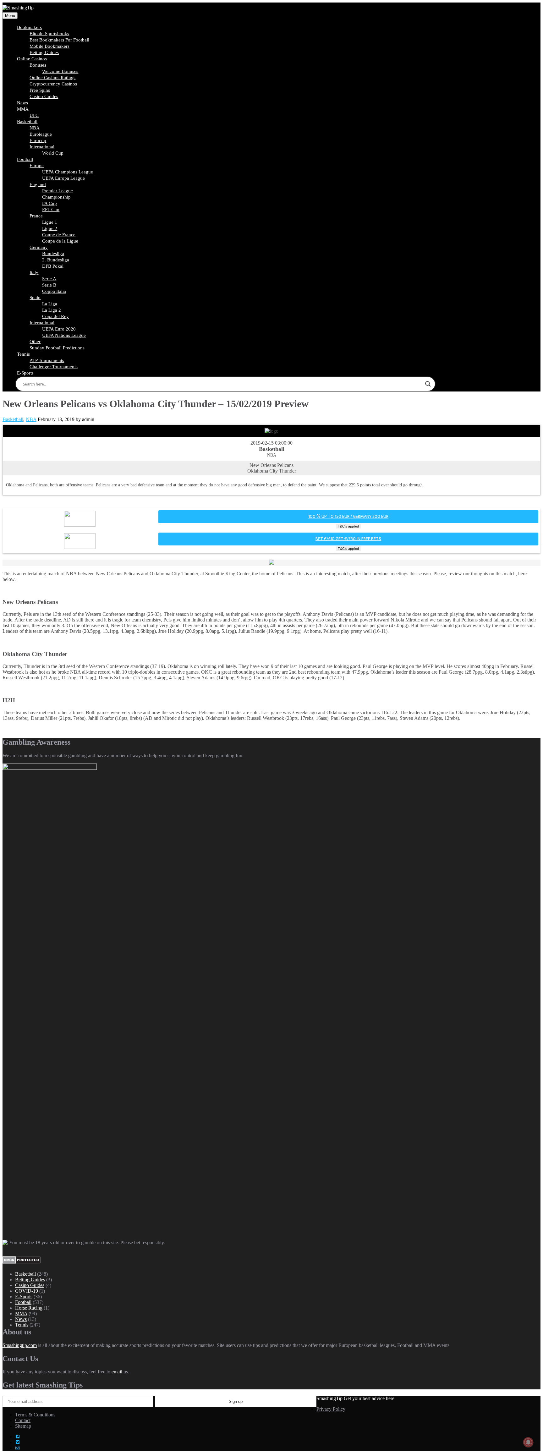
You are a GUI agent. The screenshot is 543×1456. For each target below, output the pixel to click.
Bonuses (38, 65)
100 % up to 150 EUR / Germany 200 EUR (348, 516)
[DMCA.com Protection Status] (22, 1262)
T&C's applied (348, 526)
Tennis (23, 354)
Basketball (27, 121)
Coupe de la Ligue (60, 241)
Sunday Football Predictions (57, 347)
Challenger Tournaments (54, 366)
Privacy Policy (330, 1409)
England (38, 184)
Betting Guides (30, 1279)
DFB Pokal (52, 266)
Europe (37, 165)
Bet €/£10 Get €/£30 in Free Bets (348, 539)
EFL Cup (50, 209)
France (36, 215)
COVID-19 (26, 1291)
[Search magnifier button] (428, 384)
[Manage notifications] (528, 1442)
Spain (35, 297)
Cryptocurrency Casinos (53, 83)
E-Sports (25, 372)
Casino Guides (44, 96)
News (21, 1319)
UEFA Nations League (64, 335)
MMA (23, 109)
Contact (22, 1420)
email (117, 1371)
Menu (10, 15)
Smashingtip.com (20, 1345)
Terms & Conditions (35, 1414)
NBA (31, 419)
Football (25, 159)
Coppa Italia (54, 291)
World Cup (52, 153)
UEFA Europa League (63, 178)
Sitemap (23, 1426)
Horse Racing (28, 1308)
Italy (34, 272)
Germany (39, 247)
